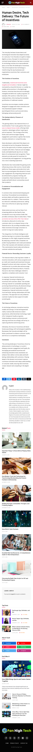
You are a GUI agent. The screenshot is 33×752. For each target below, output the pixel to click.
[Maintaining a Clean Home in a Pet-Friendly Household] (6, 706)
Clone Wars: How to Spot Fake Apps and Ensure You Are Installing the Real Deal (20, 713)
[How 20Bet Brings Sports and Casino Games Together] (16, 669)
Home (7, 743)
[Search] (30, 2)
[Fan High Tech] (16, 2)
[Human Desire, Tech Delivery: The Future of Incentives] (16, 39)
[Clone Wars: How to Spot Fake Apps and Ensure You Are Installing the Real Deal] (6, 714)
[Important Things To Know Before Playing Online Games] (16, 440)
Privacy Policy (14, 743)
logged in (13, 594)
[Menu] (3, 2)
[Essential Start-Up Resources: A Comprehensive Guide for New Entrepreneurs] (16, 542)
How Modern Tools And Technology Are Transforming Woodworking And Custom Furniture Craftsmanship (14, 478)
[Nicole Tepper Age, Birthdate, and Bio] (6, 621)
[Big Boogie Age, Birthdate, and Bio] (6, 612)
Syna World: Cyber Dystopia (10, 529)
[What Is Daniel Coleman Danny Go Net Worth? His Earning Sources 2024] (6, 629)
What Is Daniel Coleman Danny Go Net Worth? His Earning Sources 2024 (21, 628)
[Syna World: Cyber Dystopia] (16, 519)
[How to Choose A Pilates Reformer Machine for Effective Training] (6, 696)
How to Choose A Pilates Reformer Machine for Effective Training (21, 695)
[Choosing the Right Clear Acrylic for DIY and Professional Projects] (16, 568)
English (9, 24)
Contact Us (23, 743)
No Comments (26, 24)
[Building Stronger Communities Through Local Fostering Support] (16, 493)
